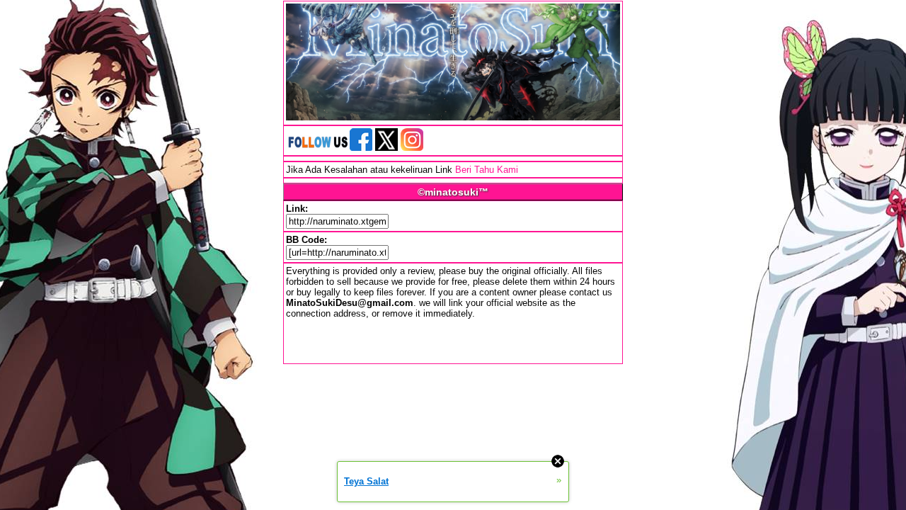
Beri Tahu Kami (486, 169)
